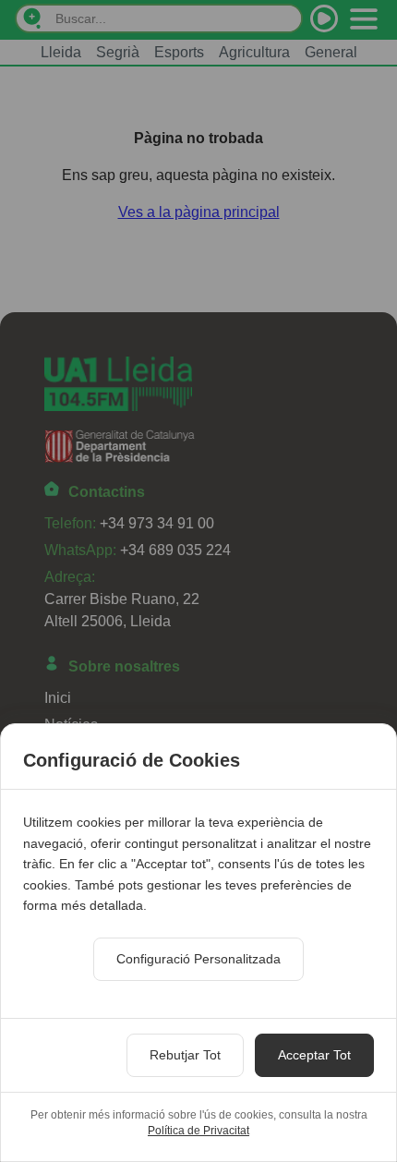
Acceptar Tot (314, 1054)
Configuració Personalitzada (198, 958)
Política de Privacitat (198, 1130)
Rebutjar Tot (185, 1054)
